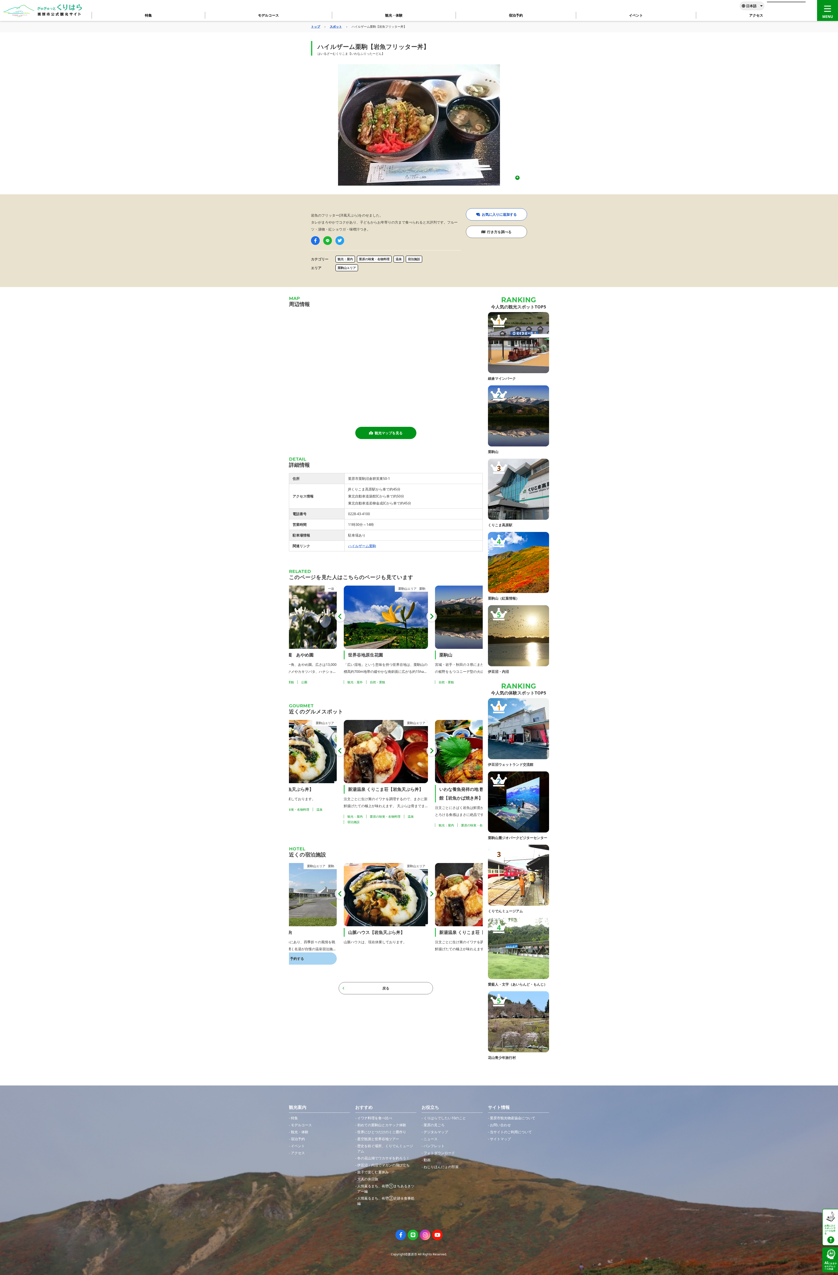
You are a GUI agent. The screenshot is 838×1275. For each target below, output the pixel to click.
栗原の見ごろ (434, 1125)
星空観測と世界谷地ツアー (378, 1139)
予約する (479, 958)
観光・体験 (299, 1132)
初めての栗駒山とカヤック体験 (381, 1125)
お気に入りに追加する (499, 214)
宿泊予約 (298, 1139)
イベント (298, 1145)
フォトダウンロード (439, 1152)
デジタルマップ (436, 1132)
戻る (385, 988)
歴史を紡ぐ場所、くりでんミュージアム (385, 1148)
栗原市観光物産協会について (512, 1118)
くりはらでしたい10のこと (445, 1118)
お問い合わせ (500, 1125)
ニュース (431, 1139)
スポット (336, 26)
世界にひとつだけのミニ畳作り (381, 1132)
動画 (427, 1159)
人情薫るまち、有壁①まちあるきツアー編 (385, 1189)
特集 (294, 1118)
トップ (315, 26)
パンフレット (434, 1145)
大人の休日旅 (367, 1179)
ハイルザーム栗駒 (362, 545)
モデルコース (301, 1125)
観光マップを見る (389, 433)
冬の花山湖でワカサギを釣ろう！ (383, 1158)
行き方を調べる (499, 231)
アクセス (298, 1152)
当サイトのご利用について (511, 1132)
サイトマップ (500, 1139)
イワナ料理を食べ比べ (374, 1118)
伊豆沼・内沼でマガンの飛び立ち (383, 1165)
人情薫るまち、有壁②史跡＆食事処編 (385, 1201)
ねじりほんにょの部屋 (441, 1166)
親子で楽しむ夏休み (373, 1172)
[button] (340, 616)
